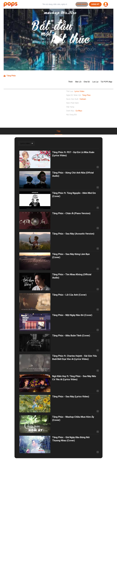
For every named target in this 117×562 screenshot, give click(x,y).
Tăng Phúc (86, 95)
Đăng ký (95, 4)
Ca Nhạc (79, 111)
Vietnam (83, 99)
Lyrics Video (79, 91)
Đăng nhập (82, 4)
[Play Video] (58, 39)
